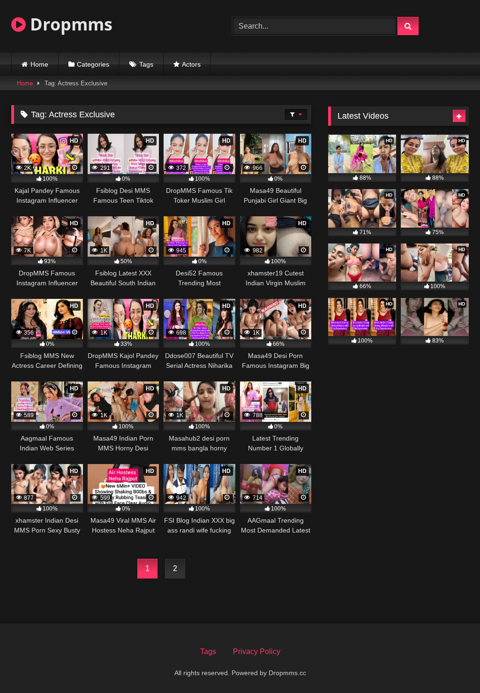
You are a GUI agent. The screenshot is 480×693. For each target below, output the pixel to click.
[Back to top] (451, 665)
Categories (93, 64)
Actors (191, 64)
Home (39, 64)
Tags (146, 64)
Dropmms (69, 24)
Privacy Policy (256, 651)
